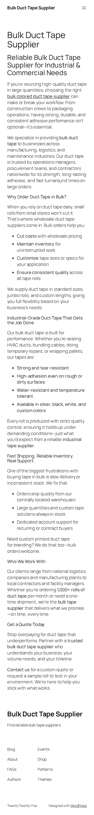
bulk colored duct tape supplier (38, 96)
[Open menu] (84, 8)
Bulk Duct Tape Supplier (31, 8)
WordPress (79, 805)
